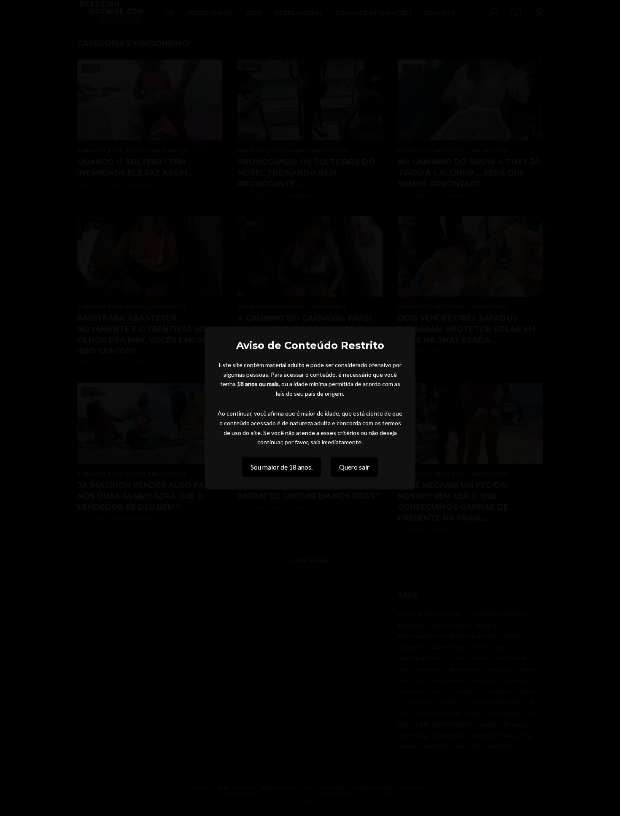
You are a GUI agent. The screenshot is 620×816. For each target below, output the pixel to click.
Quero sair (354, 467)
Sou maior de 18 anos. (282, 467)
